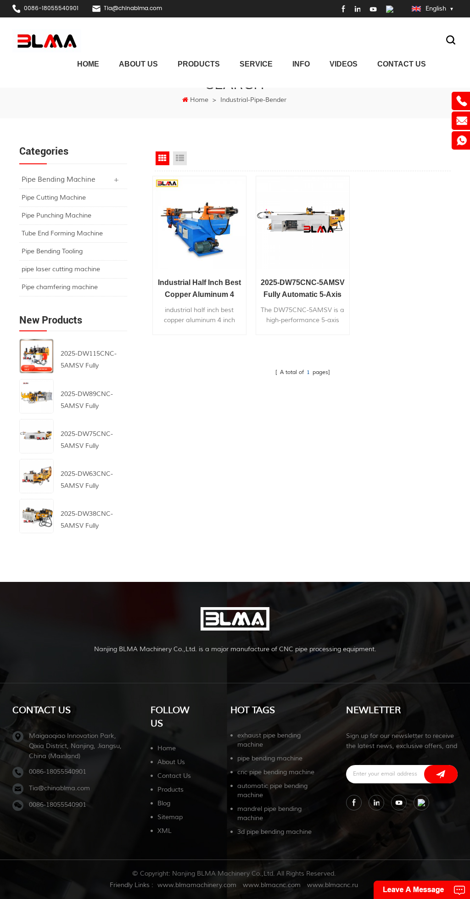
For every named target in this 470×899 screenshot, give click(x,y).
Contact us (174, 776)
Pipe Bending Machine (58, 179)
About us (171, 762)
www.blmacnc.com (272, 885)
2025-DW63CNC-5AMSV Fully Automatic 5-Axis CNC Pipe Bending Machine (88, 481)
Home (88, 64)
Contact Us (401, 64)
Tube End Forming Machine (62, 233)
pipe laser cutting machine (61, 269)
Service (256, 64)
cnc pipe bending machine (275, 772)
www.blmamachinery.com (196, 885)
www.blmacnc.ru (332, 885)
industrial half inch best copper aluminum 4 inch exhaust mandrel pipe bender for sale (199, 290)
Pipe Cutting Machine (54, 197)
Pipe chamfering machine (60, 287)
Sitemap (170, 817)
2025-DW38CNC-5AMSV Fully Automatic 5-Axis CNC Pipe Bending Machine (88, 521)
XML (164, 831)
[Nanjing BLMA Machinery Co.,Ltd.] (46, 41)
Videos (344, 64)
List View (180, 158)
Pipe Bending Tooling (52, 251)
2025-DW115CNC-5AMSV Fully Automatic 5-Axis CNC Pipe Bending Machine (89, 361)
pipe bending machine (269, 758)
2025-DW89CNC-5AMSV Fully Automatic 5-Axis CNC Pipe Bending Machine (88, 401)
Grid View (162, 158)
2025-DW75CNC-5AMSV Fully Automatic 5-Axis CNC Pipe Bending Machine (88, 441)
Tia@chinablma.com (133, 8)
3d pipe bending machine (274, 832)
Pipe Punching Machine (56, 215)
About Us (138, 64)
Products (199, 64)
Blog (163, 803)
